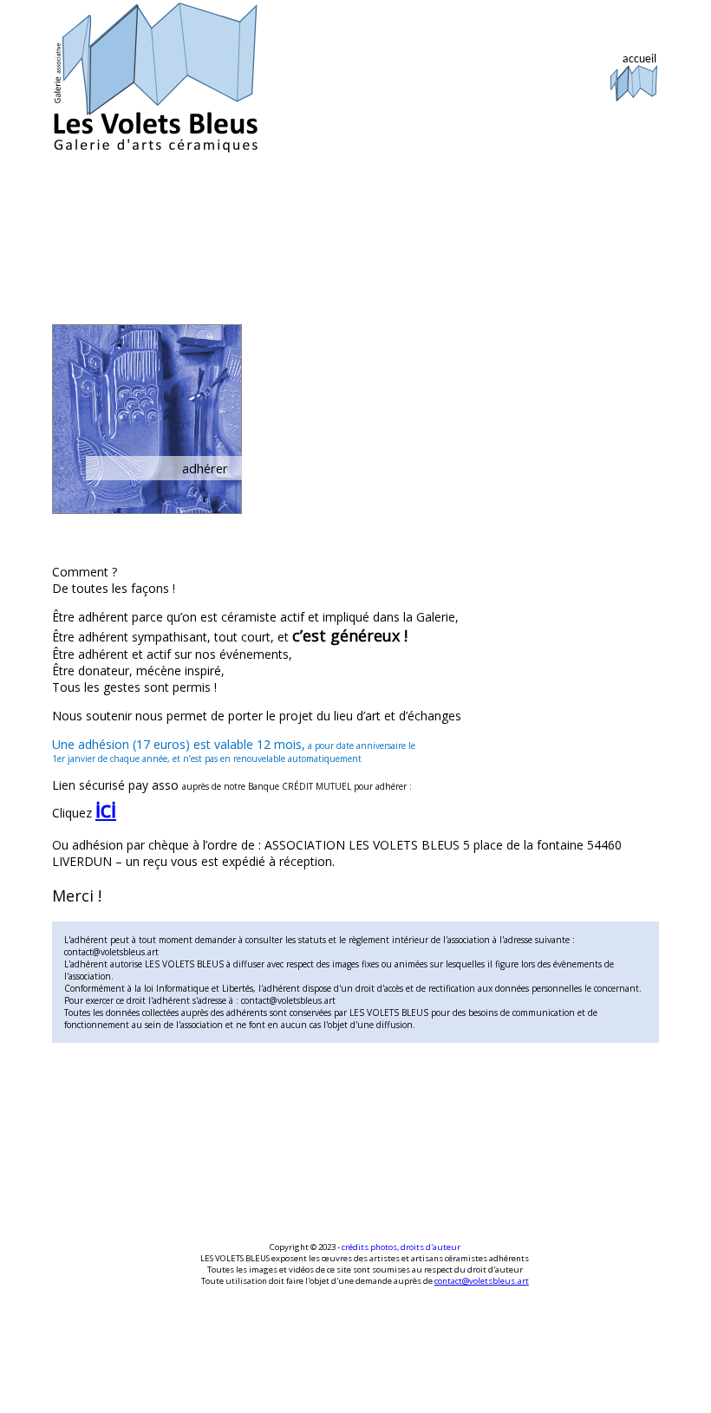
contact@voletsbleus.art (481, 1280)
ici (105, 808)
